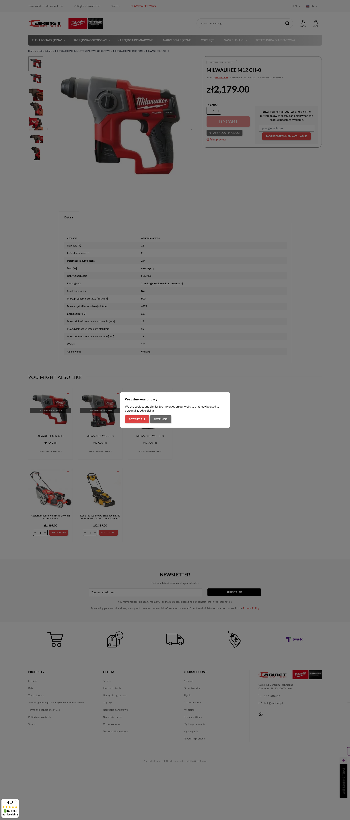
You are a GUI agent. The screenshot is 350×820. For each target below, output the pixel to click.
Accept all (137, 419)
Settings (161, 419)
